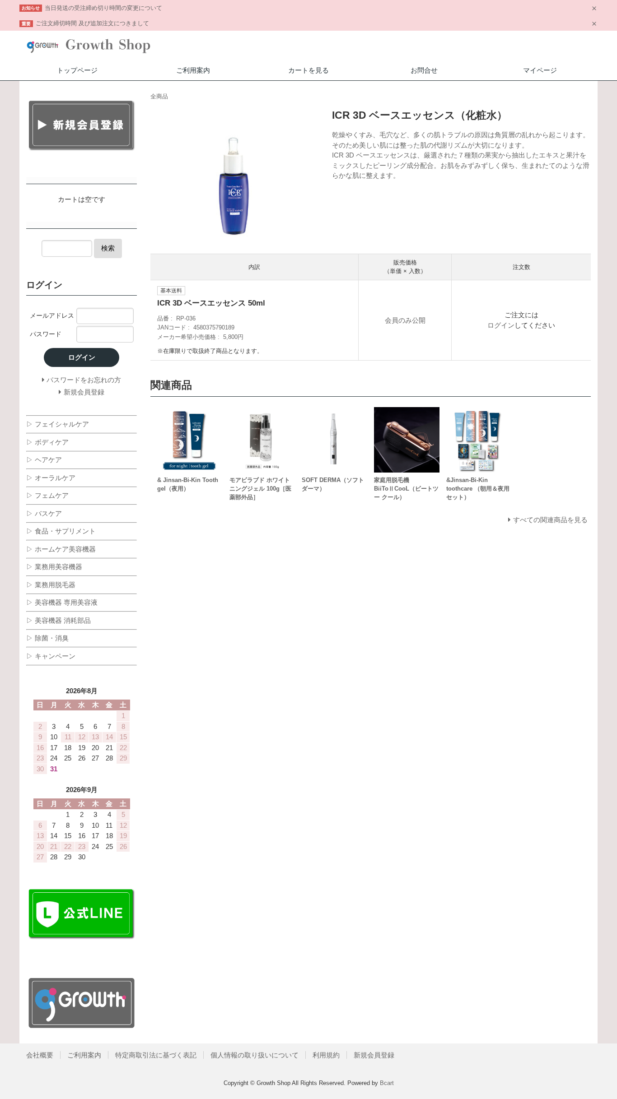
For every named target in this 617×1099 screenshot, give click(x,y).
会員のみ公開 (405, 320)
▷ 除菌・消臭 (47, 638)
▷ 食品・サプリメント (61, 531)
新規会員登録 (374, 1055)
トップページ (77, 70)
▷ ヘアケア (44, 460)
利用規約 (326, 1055)
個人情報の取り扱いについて (254, 1055)
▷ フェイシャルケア (57, 424)
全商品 (159, 96)
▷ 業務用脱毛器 (50, 585)
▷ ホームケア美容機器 (61, 549)
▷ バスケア (44, 513)
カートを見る (308, 70)
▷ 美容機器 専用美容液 (62, 602)
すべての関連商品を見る (550, 520)
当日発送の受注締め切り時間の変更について (103, 8)
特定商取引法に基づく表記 (155, 1055)
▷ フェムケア (47, 495)
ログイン (500, 325)
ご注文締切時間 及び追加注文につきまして (92, 23)
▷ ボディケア (47, 442)
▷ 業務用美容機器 (54, 566)
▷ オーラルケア (50, 478)
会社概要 (39, 1055)
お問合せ (424, 70)
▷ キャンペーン (50, 656)
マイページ (540, 70)
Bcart (387, 1083)
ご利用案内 (193, 70)
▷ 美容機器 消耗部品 (58, 620)
